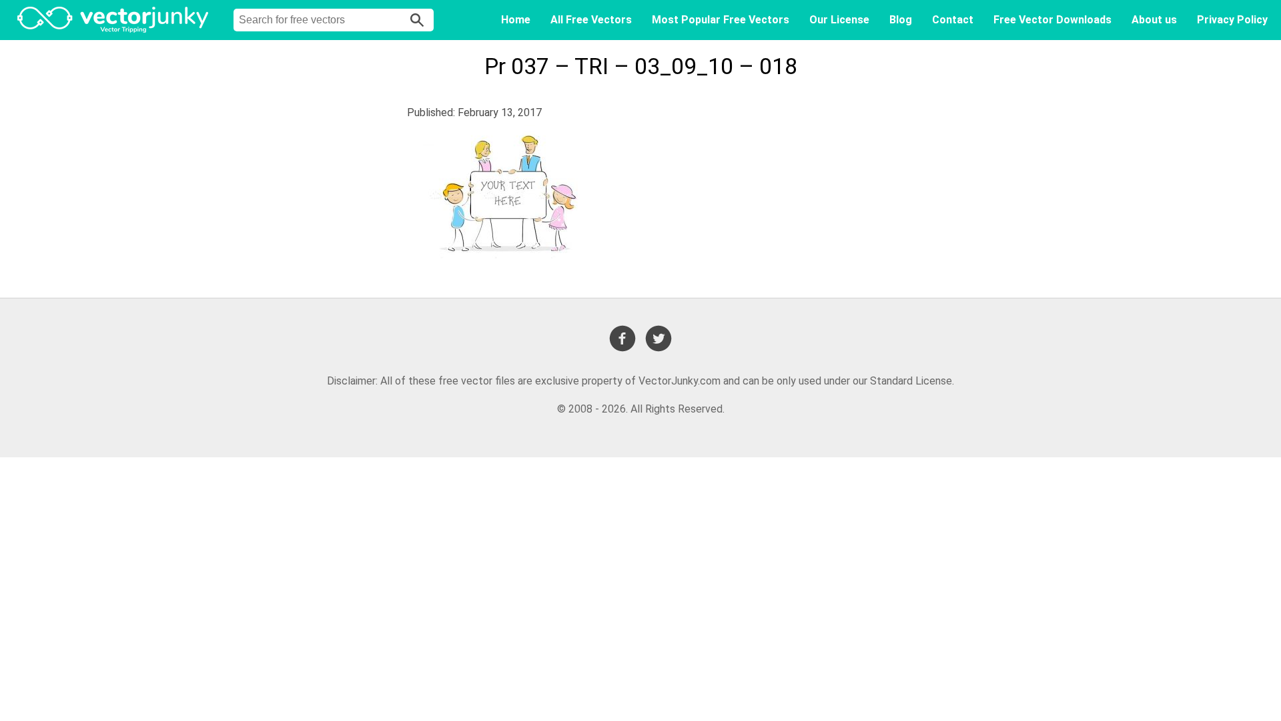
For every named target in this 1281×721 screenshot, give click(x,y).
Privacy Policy (1232, 19)
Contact (952, 19)
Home (515, 19)
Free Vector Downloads (1052, 19)
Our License (839, 19)
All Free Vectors (591, 19)
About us (1154, 19)
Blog (900, 19)
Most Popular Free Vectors (720, 19)
